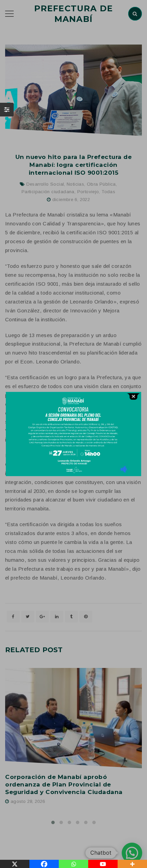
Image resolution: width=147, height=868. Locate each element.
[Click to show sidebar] (7, 109)
